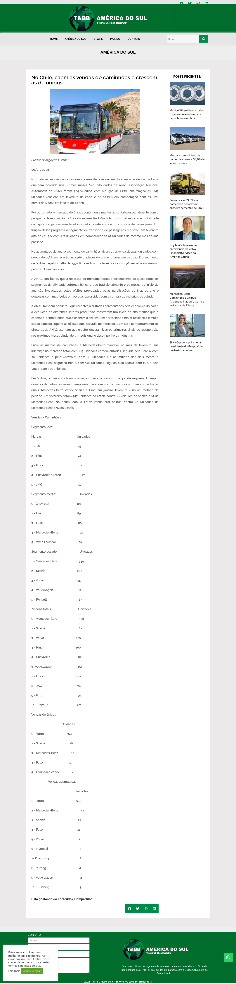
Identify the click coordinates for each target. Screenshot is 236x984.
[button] (129, 908)
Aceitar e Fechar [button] (32, 971)
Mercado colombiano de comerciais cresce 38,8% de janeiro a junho (187, 159)
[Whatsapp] (228, 957)
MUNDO (115, 38)
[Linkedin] (206, 3)
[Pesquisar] (203, 39)
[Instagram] (198, 3)
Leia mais (14, 970)
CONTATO (134, 38)
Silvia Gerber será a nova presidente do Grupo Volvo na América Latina (187, 346)
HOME (54, 38)
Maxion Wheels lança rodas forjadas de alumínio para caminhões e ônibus (187, 114)
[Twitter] (190, 3)
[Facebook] (181, 3)
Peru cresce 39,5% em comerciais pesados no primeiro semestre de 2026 (187, 204)
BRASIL (98, 38)
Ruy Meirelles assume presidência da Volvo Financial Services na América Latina (183, 251)
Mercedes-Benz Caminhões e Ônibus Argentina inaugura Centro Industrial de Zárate (187, 299)
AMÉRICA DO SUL (75, 38)
